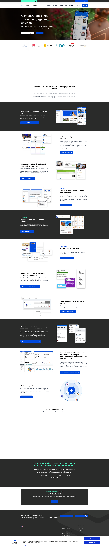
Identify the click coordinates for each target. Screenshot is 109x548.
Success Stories (63, 5)
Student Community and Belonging (68, 531)
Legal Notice (80, 530)
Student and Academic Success (68, 530)
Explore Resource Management (67, 311)
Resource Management (66, 535)
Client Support (81, 525)
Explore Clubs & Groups (65, 152)
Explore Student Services (66, 258)
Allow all (92, 538)
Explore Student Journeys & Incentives (29, 286)
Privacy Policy (80, 528)
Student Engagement (66, 528)
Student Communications (66, 533)
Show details (25, 545)
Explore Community (65, 204)
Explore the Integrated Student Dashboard (30, 341)
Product (51, 525)
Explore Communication (26, 231)
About (77, 5)
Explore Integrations (25, 396)
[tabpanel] (54, 470)
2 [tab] (55, 482)
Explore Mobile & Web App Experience (29, 122)
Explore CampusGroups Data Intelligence (69, 372)
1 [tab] (53, 482)
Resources (70, 5)
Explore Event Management (27, 178)
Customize (91, 542)
